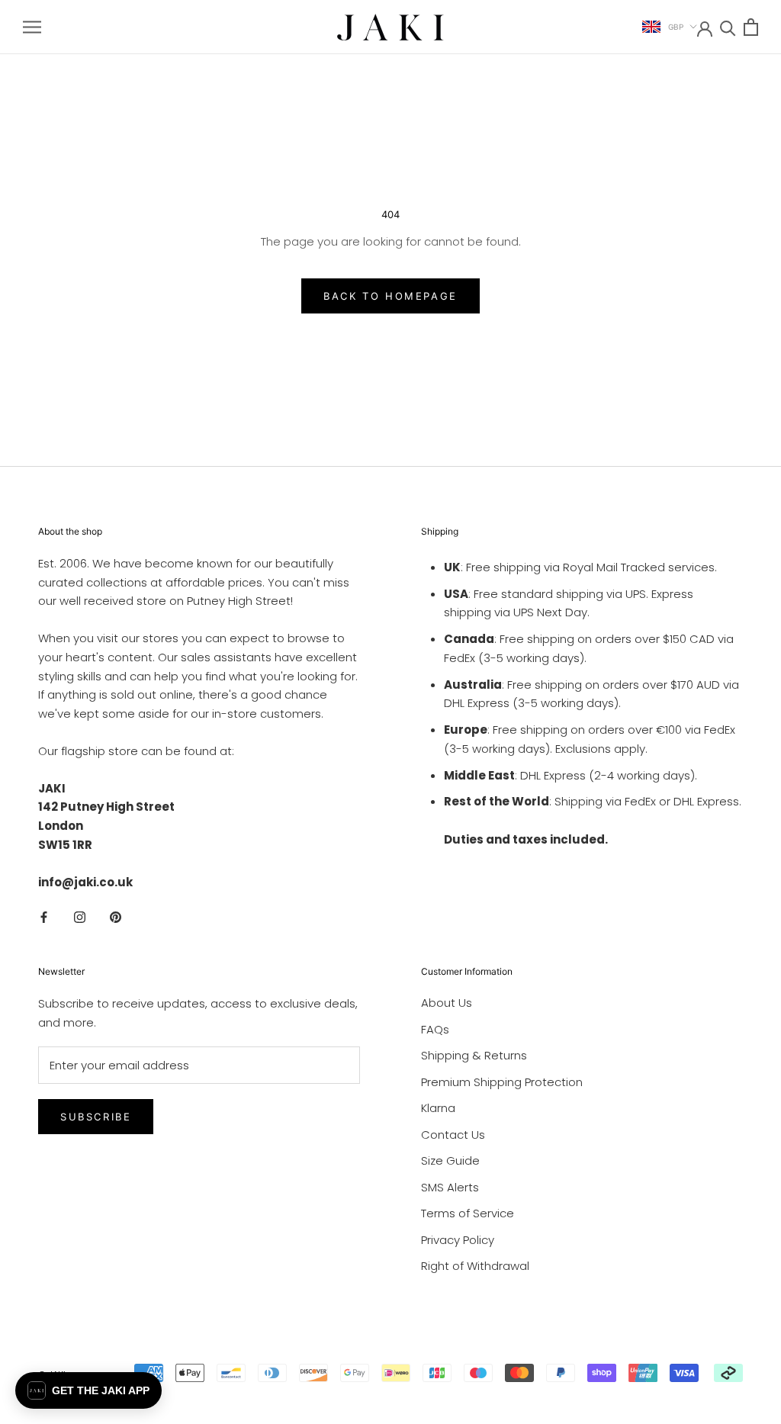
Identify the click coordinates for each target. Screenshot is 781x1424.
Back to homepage (390, 296)
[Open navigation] (32, 27)
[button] (88, 1390)
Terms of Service (467, 1213)
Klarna (438, 1108)
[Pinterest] (115, 916)
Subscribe (95, 1117)
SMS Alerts (450, 1187)
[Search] (728, 27)
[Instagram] (79, 916)
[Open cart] (751, 27)
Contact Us (453, 1135)
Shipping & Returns (474, 1055)
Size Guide (450, 1160)
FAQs (435, 1029)
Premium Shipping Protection (502, 1082)
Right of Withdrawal (475, 1266)
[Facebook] (44, 916)
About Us (446, 1003)
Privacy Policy (457, 1240)
